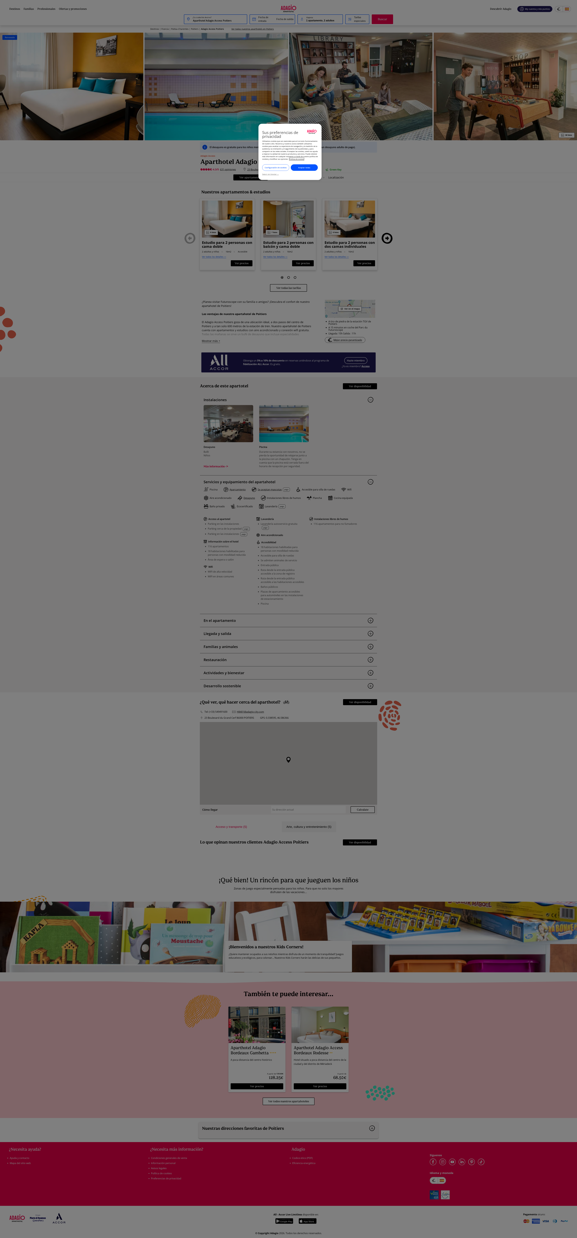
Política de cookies (296, 159)
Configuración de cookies (276, 167)
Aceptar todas (304, 167)
